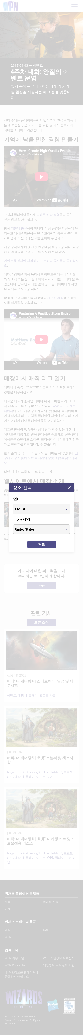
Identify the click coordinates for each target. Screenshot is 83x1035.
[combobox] (38, 509)
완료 (41, 544)
